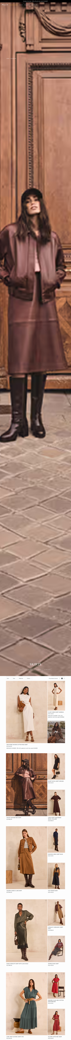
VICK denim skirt (53, 890)
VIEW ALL (22, 669)
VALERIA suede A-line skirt (14, 890)
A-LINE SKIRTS (47, 669)
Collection (13, 58)
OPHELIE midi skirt (53, 963)
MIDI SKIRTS (39, 669)
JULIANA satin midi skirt (55, 1036)
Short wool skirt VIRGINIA (56, 781)
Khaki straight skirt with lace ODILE (17, 963)
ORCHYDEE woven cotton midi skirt (17, 744)
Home (8, 58)
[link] (14, 4)
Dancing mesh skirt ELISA (55, 854)
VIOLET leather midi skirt (14, 817)
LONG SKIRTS (30, 669)
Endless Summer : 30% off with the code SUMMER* (35, 1)
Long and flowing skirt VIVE (15, 1036)
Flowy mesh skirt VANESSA (56, 712)
